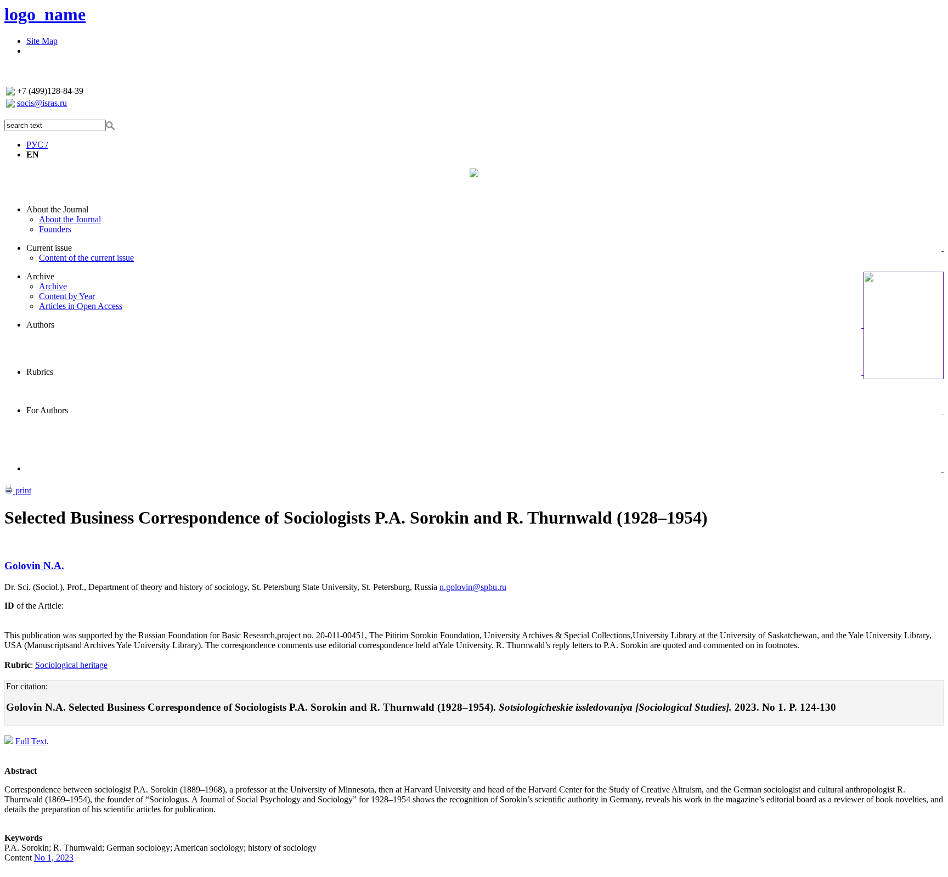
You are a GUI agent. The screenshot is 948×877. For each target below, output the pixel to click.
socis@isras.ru (42, 103)
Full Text (31, 741)
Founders (55, 229)
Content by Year (67, 296)
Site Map (42, 41)
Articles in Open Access (80, 306)
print (22, 490)
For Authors (47, 410)
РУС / (37, 144)
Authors (40, 324)
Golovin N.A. (34, 565)
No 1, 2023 (54, 857)
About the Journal (57, 209)
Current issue (49, 247)
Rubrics (39, 371)
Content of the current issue (86, 257)
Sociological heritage (71, 665)
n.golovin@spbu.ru (472, 587)
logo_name (45, 14)
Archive (40, 276)
